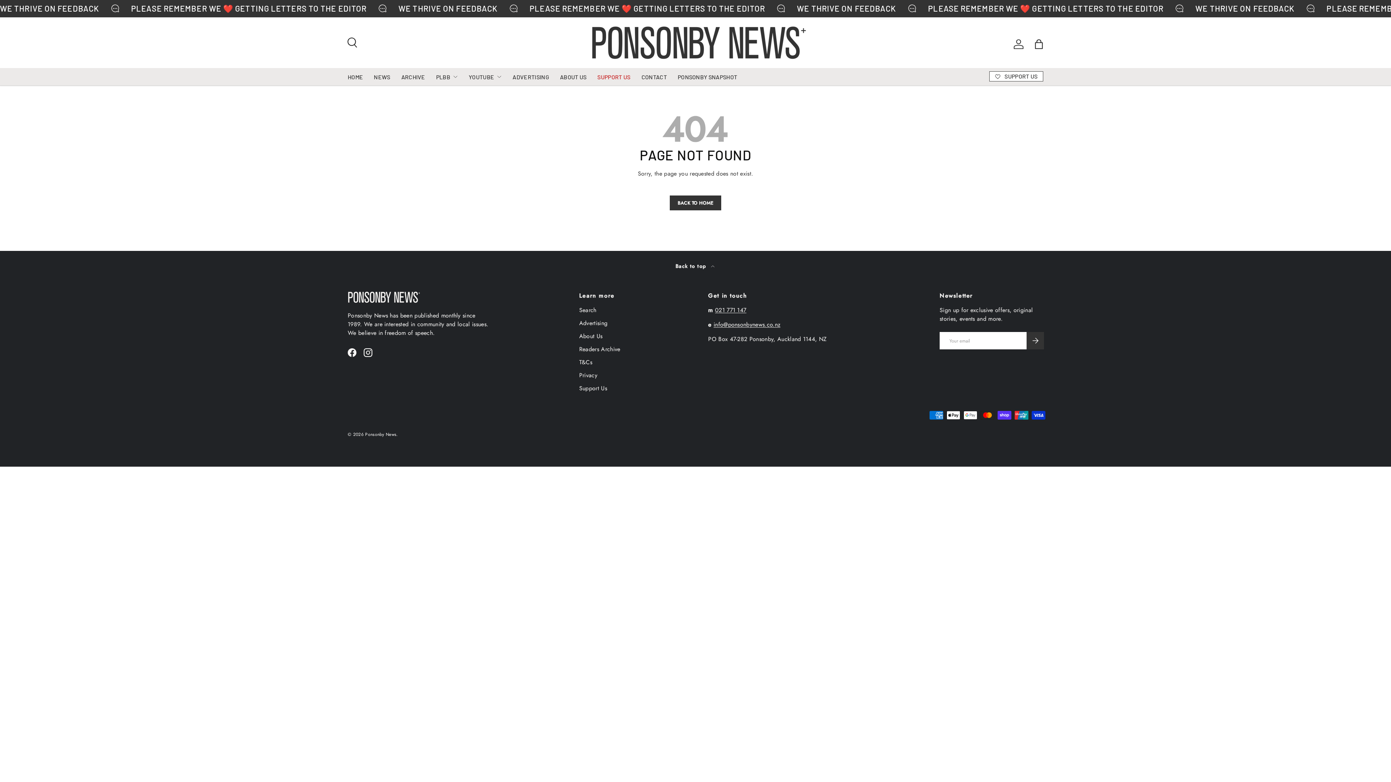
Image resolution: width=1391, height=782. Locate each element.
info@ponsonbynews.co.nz (747, 324)
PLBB (443, 76)
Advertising (593, 323)
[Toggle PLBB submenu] (455, 76)
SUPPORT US (613, 76)
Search (588, 310)
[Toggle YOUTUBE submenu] (499, 76)
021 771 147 (731, 310)
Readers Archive (600, 349)
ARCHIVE (413, 76)
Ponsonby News (380, 434)
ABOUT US (573, 76)
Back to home (696, 202)
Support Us (593, 388)
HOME (355, 76)
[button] (1039, 44)
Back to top (692, 266)
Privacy (588, 375)
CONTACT (654, 76)
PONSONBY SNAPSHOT (707, 76)
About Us (591, 336)
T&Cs (585, 362)
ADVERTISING (531, 76)
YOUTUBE (481, 76)
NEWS (382, 76)
